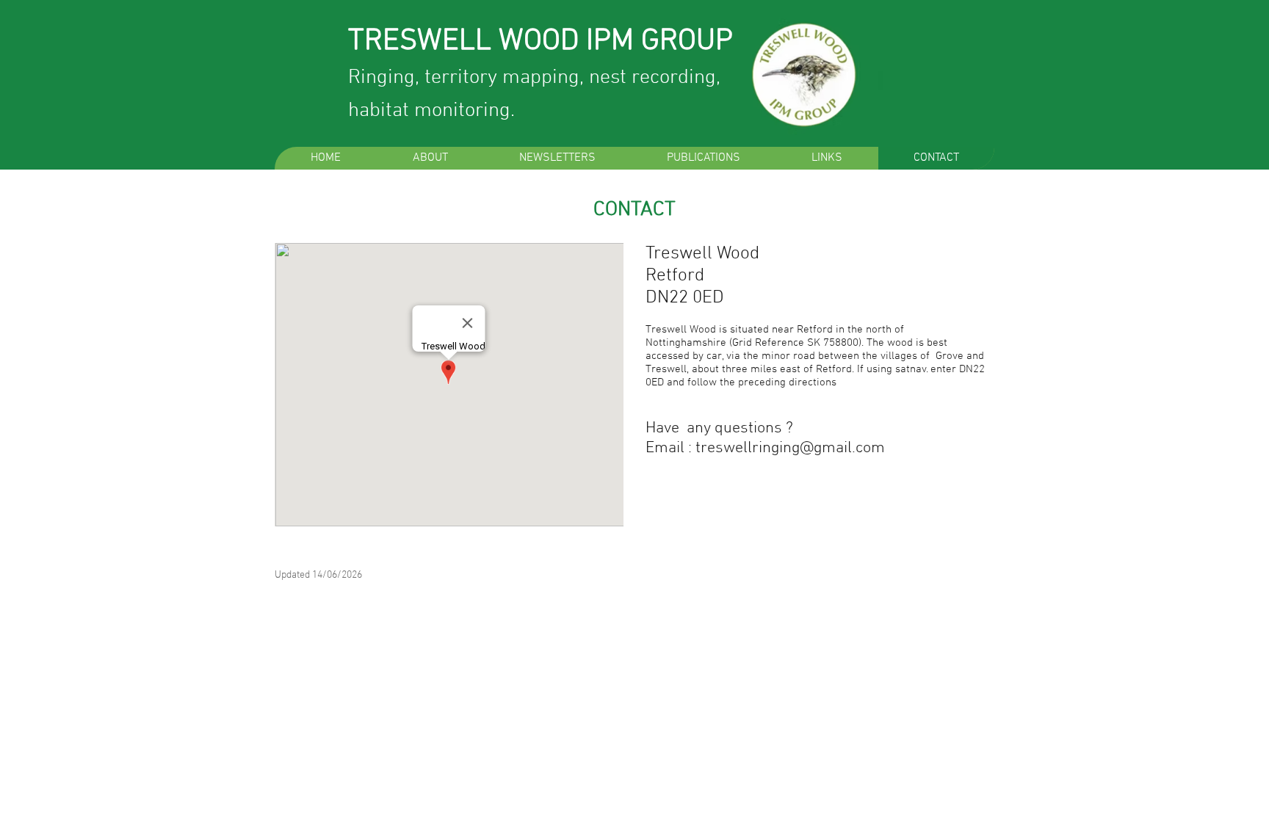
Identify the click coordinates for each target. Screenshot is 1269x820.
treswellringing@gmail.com (790, 448)
